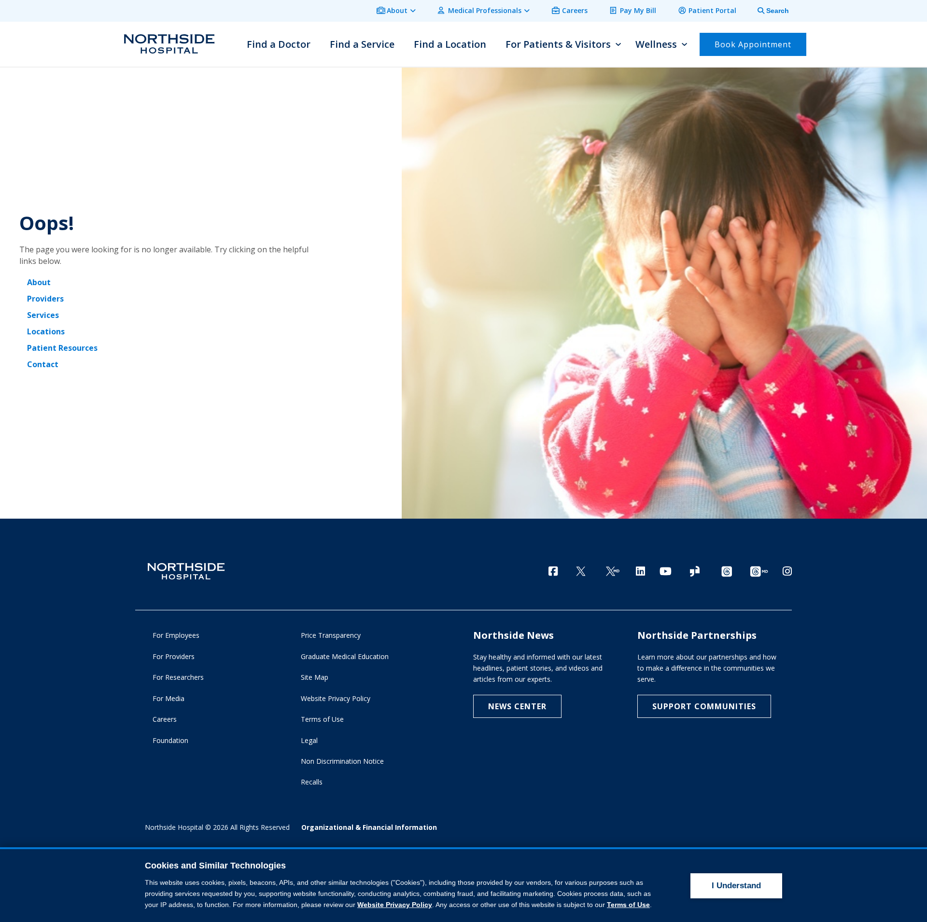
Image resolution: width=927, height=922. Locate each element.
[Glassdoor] (694, 572)
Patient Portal (712, 10)
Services (43, 315)
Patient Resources (62, 348)
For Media (168, 698)
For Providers (174, 656)
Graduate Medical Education (345, 656)
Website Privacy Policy (335, 698)
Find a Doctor (278, 44)
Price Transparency (331, 635)
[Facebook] (553, 571)
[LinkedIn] (640, 571)
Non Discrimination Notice (342, 761)
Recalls (312, 781)
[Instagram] (787, 571)
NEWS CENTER (517, 706)
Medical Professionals (484, 10)
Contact (42, 364)
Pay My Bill (638, 10)
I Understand (736, 885)
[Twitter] (581, 572)
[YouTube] (666, 571)
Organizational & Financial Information (369, 827)
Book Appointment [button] (753, 44)
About (397, 10)
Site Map (314, 677)
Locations (46, 331)
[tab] (768, 11)
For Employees (176, 635)
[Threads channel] (726, 572)
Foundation (170, 740)
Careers (575, 10)
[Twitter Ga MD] (612, 572)
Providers (45, 298)
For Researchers (178, 677)
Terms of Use (322, 719)
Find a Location (450, 44)
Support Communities (704, 706)
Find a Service (362, 44)
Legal (309, 740)
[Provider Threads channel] (759, 572)
